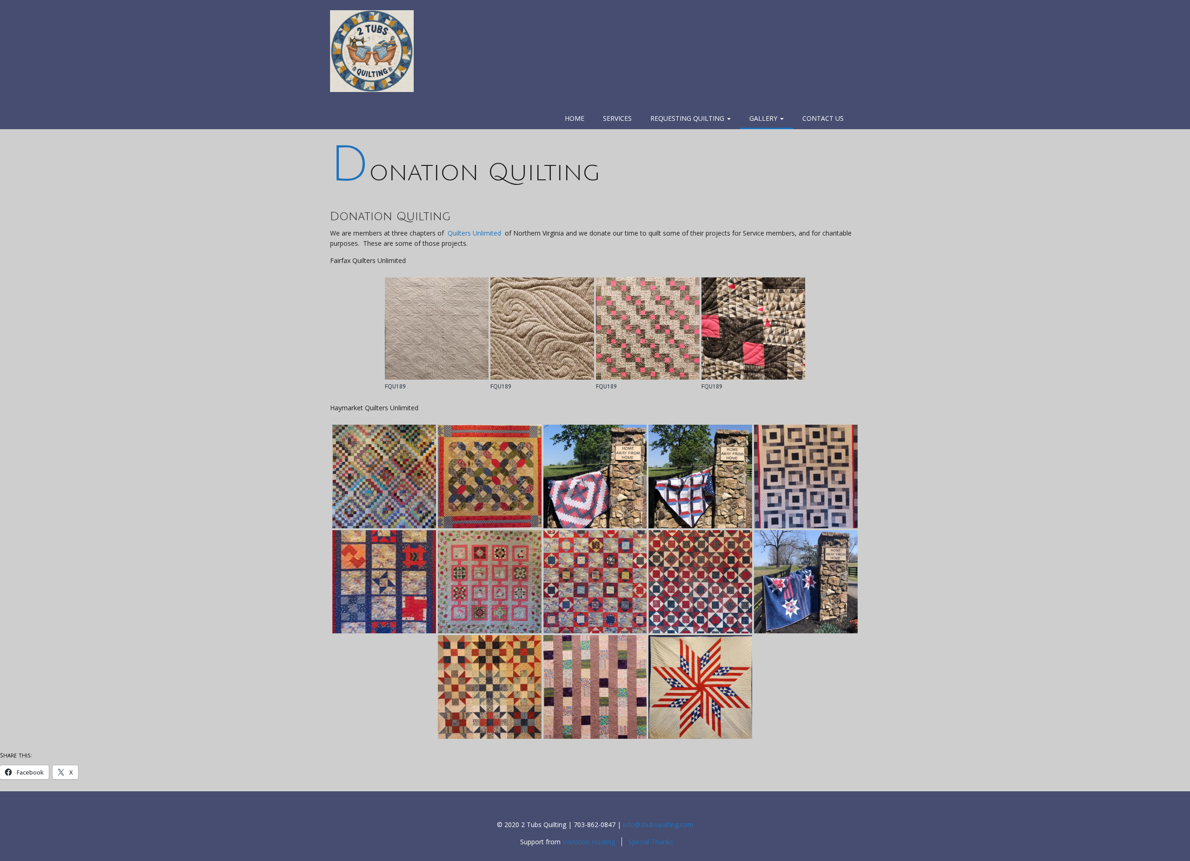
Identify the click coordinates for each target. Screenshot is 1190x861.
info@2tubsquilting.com (658, 824)
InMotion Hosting (588, 841)
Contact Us (823, 118)
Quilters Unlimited (474, 233)
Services (617, 118)
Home (574, 118)
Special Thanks (650, 841)
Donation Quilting (465, 172)
